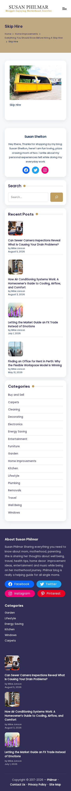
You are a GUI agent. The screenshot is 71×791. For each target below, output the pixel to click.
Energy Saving (17, 431)
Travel (12, 498)
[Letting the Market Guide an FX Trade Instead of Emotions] (15, 310)
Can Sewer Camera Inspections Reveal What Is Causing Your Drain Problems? (34, 242)
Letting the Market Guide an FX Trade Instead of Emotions (33, 324)
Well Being (15, 505)
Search (14, 186)
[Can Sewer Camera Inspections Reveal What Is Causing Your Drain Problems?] (15, 228)
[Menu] (64, 8)
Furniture (14, 446)
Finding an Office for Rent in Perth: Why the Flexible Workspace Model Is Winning (35, 363)
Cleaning (14, 409)
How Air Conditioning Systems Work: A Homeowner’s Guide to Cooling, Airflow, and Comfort (34, 283)
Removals (14, 490)
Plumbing (14, 483)
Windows (14, 512)
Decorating (15, 417)
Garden (13, 453)
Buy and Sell (16, 395)
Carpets (13, 402)
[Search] (56, 197)
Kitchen (13, 468)
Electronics (15, 424)
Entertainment (17, 439)
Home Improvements (22, 461)
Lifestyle (13, 476)
